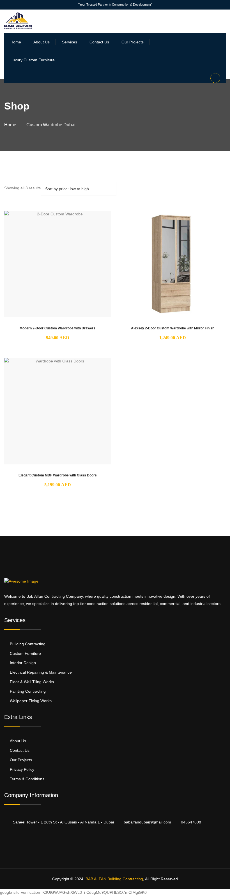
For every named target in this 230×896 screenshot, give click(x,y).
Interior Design (23, 662)
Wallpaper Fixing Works (31, 701)
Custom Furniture (25, 653)
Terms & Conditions (27, 779)
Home (15, 42)
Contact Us (99, 42)
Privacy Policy (22, 769)
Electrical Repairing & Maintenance (41, 672)
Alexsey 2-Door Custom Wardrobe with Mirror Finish (172, 328)
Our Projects (132, 42)
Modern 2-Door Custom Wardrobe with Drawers (57, 328)
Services (69, 42)
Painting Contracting (28, 691)
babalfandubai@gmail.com (147, 822)
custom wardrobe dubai (50, 124)
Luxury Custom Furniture (32, 60)
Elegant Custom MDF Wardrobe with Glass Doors (58, 475)
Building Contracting (27, 644)
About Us (41, 42)
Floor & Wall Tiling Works (32, 681)
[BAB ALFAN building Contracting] (18, 20)
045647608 (191, 822)
